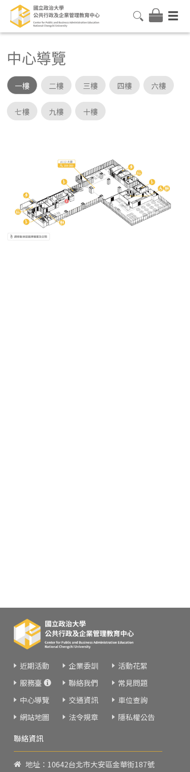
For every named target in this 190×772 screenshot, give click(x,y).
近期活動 (34, 665)
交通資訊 (83, 699)
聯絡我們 (83, 682)
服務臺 (31, 682)
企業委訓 (83, 665)
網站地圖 (34, 716)
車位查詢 (133, 699)
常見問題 (133, 682)
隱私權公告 (136, 716)
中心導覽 (34, 699)
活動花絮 (133, 665)
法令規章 (83, 716)
